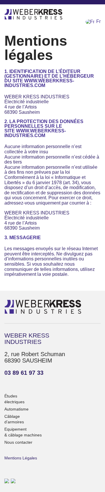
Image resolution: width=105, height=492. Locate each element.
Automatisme (16, 409)
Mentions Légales (20, 458)
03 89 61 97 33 (23, 373)
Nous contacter (18, 442)
